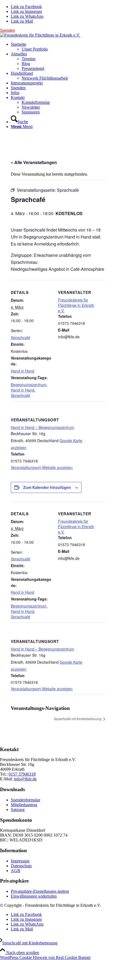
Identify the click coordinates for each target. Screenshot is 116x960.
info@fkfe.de (25, 779)
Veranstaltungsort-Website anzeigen (42, 467)
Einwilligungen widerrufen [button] (34, 896)
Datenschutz (21, 865)
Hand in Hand (22, 371)
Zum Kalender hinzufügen (47, 487)
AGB (15, 870)
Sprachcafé (20, 337)
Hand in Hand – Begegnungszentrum (42, 427)
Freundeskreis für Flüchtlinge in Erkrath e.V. (76, 305)
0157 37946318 (22, 774)
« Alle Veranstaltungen (34, 162)
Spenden (7, 30)
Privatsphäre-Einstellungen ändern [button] (40, 891)
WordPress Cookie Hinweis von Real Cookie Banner (45, 957)
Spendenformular (25, 800)
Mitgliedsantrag (24, 804)
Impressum (20, 861)
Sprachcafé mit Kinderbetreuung (78, 718)
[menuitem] (63, 47)
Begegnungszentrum (28, 384)
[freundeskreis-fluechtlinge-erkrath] (40, 35)
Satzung (18, 809)
